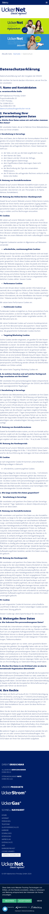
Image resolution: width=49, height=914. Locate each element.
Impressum (6, 839)
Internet (5, 818)
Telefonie (6, 824)
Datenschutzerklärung (28, 911)
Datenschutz (7, 842)
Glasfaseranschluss (10, 827)
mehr (39, 901)
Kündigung (6, 836)
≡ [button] (47, 2)
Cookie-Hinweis (8, 851)
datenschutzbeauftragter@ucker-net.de (15, 108)
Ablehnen (9, 901)
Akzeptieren (24, 901)
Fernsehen (6, 821)
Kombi (4, 815)
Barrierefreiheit (8, 848)
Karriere (5, 830)
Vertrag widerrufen (11, 855)
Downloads (7, 833)
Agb (3, 845)
